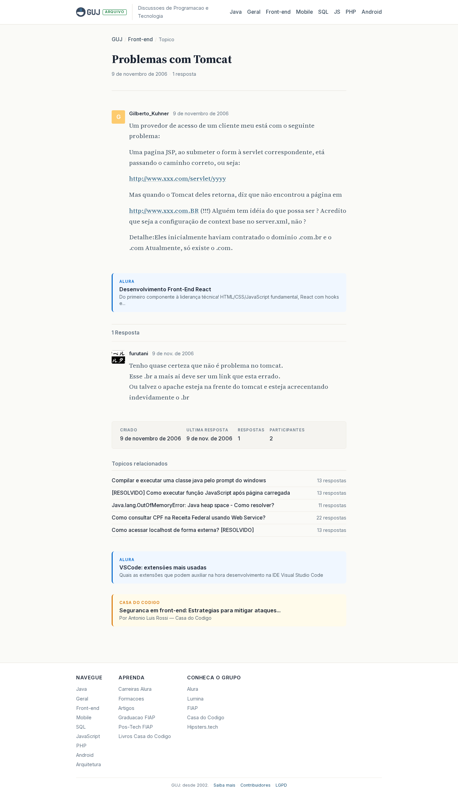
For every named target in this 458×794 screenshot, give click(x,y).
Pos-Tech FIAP (135, 727)
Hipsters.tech (202, 727)
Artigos (126, 708)
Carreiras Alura (135, 689)
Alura (192, 689)
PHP (351, 12)
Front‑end (278, 12)
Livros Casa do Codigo (144, 736)
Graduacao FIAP (136, 718)
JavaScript (88, 736)
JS (337, 12)
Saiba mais (224, 785)
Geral (254, 12)
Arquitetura (88, 764)
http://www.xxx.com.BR (164, 210)
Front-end (140, 39)
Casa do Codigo (205, 718)
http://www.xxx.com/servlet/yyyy (177, 178)
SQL (323, 12)
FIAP (192, 708)
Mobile (304, 12)
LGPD (281, 785)
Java (236, 12)
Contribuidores (255, 785)
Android (371, 12)
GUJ (117, 39)
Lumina (195, 699)
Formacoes (131, 699)
